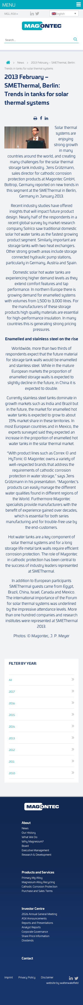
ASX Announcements (34, 918)
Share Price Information (35, 936)
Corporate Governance (35, 931)
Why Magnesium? (33, 841)
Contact (27, 958)
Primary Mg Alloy (32, 877)
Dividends (28, 940)
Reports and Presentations (37, 923)
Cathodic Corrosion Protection (39, 886)
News (25, 828)
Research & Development (36, 854)
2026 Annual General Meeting (39, 914)
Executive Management (35, 850)
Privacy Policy (26, 977)
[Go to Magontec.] (7, 63)
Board (25, 846)
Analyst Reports (31, 927)
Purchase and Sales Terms (37, 891)
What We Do (29, 837)
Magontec (41, 26)
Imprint (8, 977)
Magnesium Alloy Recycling (38, 882)
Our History (29, 832)
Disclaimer (47, 977)
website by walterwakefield (62, 983)
